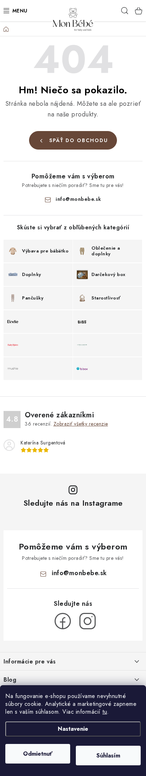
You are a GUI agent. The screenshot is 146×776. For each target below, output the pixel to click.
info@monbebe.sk (78, 199)
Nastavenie (73, 729)
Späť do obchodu (78, 140)
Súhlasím (108, 755)
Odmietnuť (37, 754)
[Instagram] (87, 621)
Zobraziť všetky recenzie (81, 423)
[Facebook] (63, 621)
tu (104, 712)
